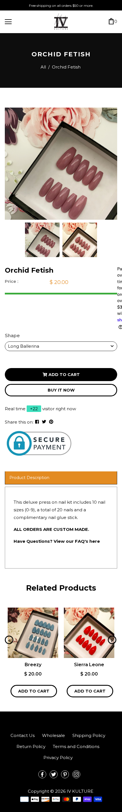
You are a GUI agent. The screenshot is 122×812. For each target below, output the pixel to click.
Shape (12, 335)
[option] (61, 164)
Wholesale (53, 735)
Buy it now (61, 390)
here (94, 541)
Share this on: (19, 422)
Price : (11, 281)
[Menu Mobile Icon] (8, 21)
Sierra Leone (89, 664)
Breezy (33, 664)
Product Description (29, 477)
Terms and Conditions (76, 746)
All (43, 67)
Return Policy (30, 746)
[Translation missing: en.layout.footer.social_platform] (42, 774)
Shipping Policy (88, 735)
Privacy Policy (58, 757)
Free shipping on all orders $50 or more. (61, 5)
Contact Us (22, 735)
